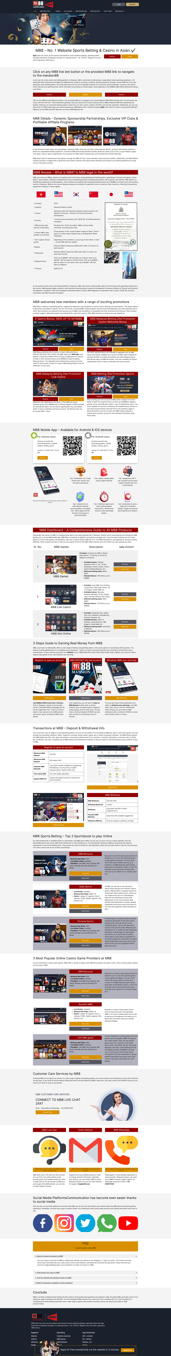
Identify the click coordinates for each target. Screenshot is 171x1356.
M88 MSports (95, 11)
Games (58, 11)
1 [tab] (90, 146)
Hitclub (59, 1345)
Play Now (85, 873)
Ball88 (33, 1345)
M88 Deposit (85, 698)
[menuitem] (120, 11)
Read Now (125, 599)
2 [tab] (85, 200)
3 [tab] (87, 200)
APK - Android (87, 1336)
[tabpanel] (50, 136)
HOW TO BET (108, 11)
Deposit (34, 1339)
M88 (35, 11)
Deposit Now (112, 787)
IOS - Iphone (86, 1339)
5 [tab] (93, 200)
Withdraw (34, 1342)
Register (132, 4)
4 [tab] (90, 200)
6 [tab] (95, 200)
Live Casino (68, 11)
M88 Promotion (81, 11)
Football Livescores (64, 1336)
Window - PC (87, 1342)
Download (42, 457)
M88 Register (45, 11)
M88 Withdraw (121, 698)
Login (119, 4)
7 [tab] (98, 200)
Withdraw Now (58, 825)
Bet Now (125, 564)
